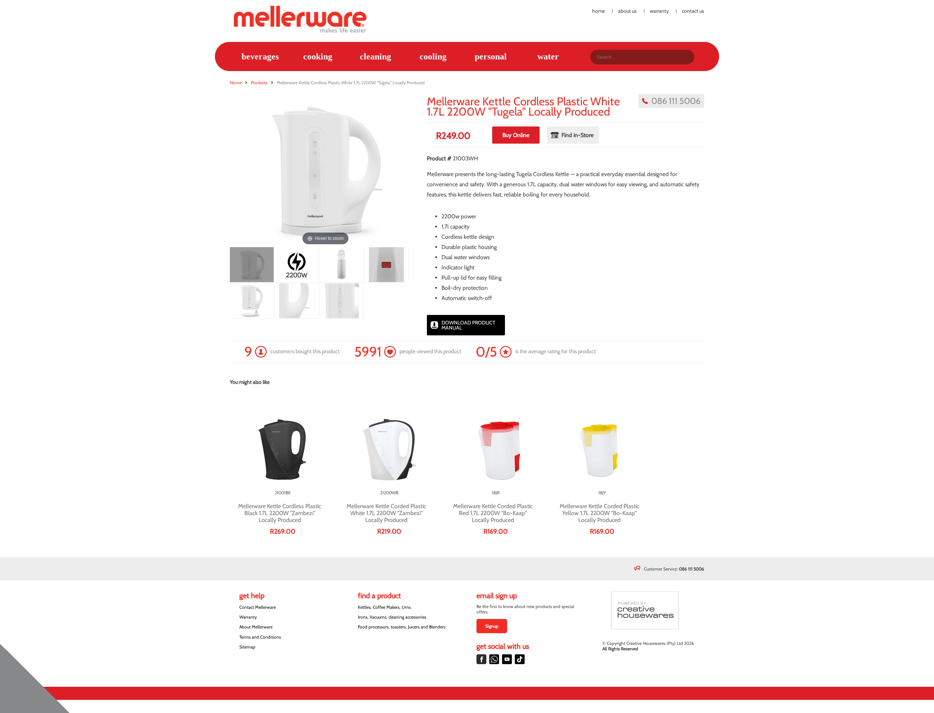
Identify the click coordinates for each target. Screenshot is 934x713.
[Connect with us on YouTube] (507, 659)
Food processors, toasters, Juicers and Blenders (401, 627)
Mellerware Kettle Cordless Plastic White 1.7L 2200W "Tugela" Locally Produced (351, 82)
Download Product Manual (468, 325)
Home (598, 11)
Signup (491, 626)
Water (548, 56)
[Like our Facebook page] (481, 659)
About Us (627, 11)
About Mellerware (256, 627)
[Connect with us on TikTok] (520, 659)
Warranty (659, 11)
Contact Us (693, 11)
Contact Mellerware (257, 607)
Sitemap (247, 647)
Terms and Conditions (260, 637)
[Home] (304, 19)
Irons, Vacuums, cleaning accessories (392, 617)
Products (259, 82)
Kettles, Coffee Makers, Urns (384, 607)
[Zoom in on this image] (252, 264)
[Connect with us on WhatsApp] (494, 659)
